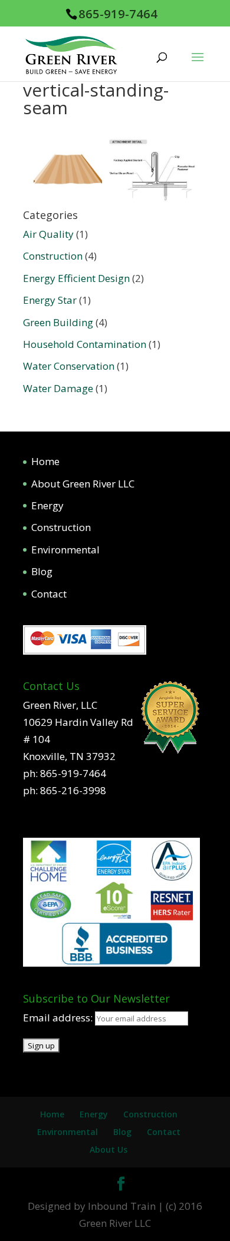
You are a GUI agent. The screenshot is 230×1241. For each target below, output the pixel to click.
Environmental (65, 549)
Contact (49, 593)
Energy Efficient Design (76, 278)
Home (45, 461)
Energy (47, 505)
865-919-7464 (117, 13)
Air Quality (48, 234)
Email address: (59, 1017)
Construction (53, 256)
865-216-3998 (73, 790)
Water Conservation (68, 366)
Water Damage (58, 388)
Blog (41, 571)
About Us (108, 1149)
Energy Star (50, 300)
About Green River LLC (82, 483)
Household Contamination (84, 344)
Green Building (58, 322)
